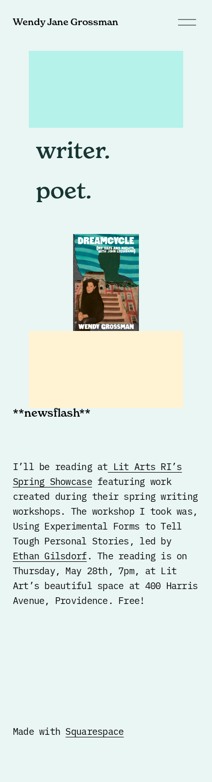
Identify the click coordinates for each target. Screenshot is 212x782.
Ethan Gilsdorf (50, 555)
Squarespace (94, 731)
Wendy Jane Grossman (65, 22)
